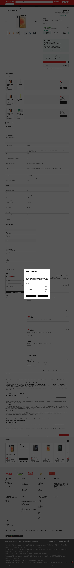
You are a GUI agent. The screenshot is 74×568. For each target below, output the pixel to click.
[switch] (46, 289)
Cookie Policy (27, 283)
